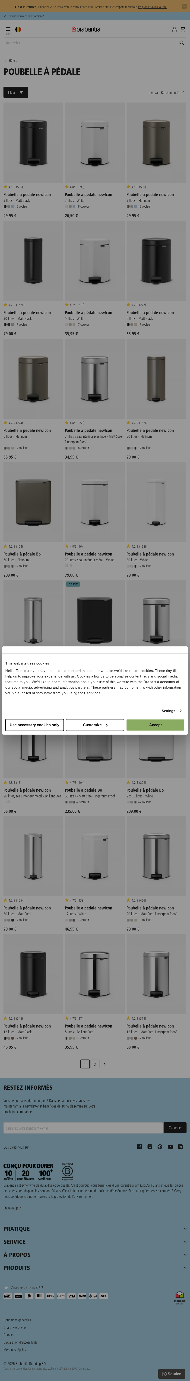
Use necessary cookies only (34, 725)
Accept (155, 725)
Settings (168, 711)
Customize (92, 725)
